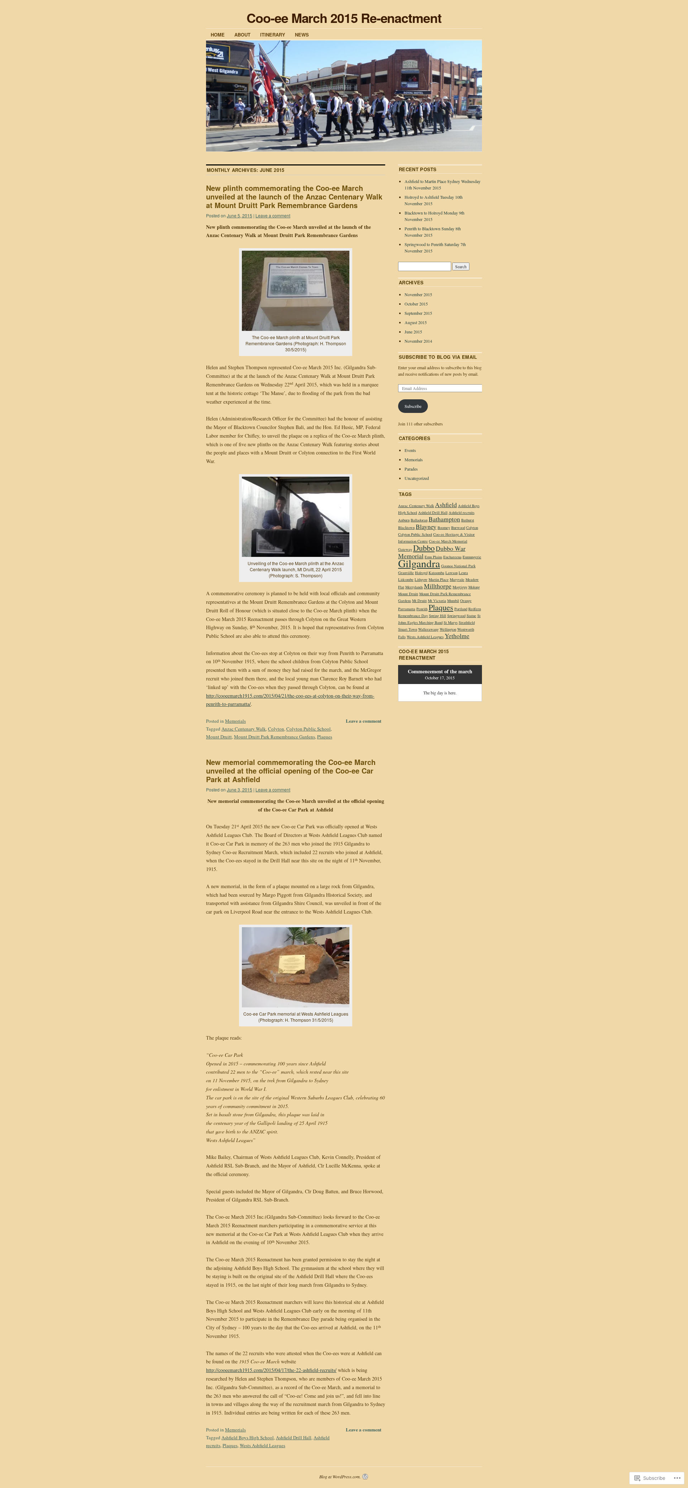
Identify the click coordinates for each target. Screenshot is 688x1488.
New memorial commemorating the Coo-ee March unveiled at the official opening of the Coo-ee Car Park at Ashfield (291, 770)
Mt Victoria (437, 600)
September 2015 (418, 313)
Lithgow (421, 579)
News (302, 34)
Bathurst (467, 520)
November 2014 (418, 341)
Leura (463, 572)
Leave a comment (272, 215)
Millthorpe (438, 586)
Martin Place (439, 579)
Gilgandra (419, 563)
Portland (460, 608)
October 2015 (416, 304)
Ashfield (446, 504)
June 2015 (413, 331)
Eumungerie (472, 556)
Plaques (324, 736)
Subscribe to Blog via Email (438, 356)
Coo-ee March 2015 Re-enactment (344, 17)
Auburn (404, 520)
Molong (474, 586)
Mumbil (453, 600)
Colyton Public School (308, 729)
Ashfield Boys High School (247, 1437)
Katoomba (436, 572)
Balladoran (419, 520)
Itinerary (272, 34)
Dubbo (424, 547)
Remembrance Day (413, 615)
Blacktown (406, 527)
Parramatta (406, 608)
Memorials (235, 721)
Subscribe (413, 406)
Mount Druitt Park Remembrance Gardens (274, 736)
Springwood (456, 615)
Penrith (421, 608)
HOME (218, 34)
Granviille (406, 572)
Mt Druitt (419, 600)
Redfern (474, 608)
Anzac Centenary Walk (243, 729)
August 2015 (416, 322)
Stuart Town (407, 629)
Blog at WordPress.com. (340, 1476)
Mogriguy (460, 586)
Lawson (451, 572)
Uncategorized (417, 478)
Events (410, 450)
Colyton (276, 729)
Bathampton (444, 519)
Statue (471, 615)
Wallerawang (428, 629)
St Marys (451, 622)
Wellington (448, 629)
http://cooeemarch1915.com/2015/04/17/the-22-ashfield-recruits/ (271, 1370)
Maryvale (457, 579)
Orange (466, 600)
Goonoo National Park (458, 565)
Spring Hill (437, 615)
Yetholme (457, 635)
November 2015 (418, 294)
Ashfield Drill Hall (293, 1437)
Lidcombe (406, 579)
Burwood (458, 527)
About (242, 34)
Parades (411, 469)
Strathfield (467, 622)
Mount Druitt (219, 736)
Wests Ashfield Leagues (262, 1445)
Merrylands (414, 586)
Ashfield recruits (461, 512)
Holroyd (421, 572)
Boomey (444, 527)
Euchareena (452, 556)
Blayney (426, 526)
